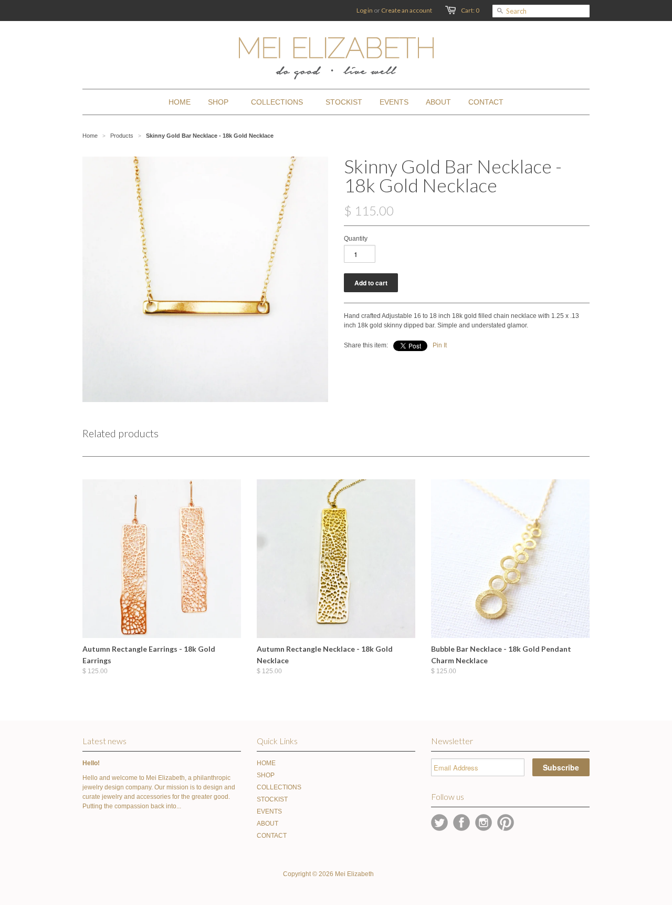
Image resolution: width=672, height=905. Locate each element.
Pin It (440, 345)
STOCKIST (272, 799)
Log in (364, 10)
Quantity (356, 238)
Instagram (483, 822)
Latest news (104, 741)
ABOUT (267, 823)
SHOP (266, 775)
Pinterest (505, 822)
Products (121, 135)
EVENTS (269, 811)
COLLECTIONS (279, 787)
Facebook (461, 822)
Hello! (91, 763)
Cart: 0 (470, 10)
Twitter (439, 822)
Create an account (406, 10)
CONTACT (272, 835)
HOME (266, 763)
